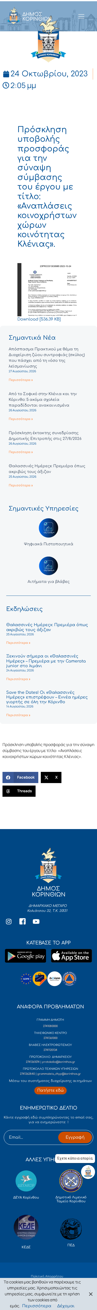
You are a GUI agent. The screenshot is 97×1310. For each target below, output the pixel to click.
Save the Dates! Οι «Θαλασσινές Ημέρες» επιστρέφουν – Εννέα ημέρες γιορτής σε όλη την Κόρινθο (47, 697)
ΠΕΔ (71, 1245)
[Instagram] (8, 921)
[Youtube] (36, 921)
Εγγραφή (75, 1137)
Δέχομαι (66, 1306)
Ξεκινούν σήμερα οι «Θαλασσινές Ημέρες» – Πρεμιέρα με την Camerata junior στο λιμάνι (46, 661)
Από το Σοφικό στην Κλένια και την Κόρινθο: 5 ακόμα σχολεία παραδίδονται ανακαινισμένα (43, 400)
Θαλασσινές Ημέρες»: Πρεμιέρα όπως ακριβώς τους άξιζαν (47, 627)
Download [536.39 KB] (39, 319)
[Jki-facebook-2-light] (22, 921)
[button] (20, 777)
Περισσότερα (36, 1306)
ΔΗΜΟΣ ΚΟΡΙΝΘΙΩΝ (37, 17)
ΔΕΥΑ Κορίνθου (26, 1197)
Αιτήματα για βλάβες (49, 582)
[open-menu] (81, 16)
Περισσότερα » (21, 380)
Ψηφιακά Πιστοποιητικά (48, 544)
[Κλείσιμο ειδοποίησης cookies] (91, 1294)
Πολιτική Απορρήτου (47, 1276)
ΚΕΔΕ (26, 1247)
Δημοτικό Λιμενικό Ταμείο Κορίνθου (71, 1199)
